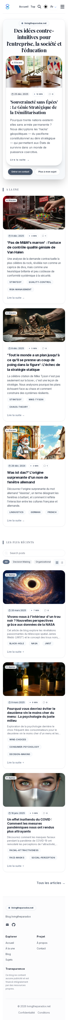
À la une (10, 948)
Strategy (15, 282)
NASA (34, 643)
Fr (52, 6)
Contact (41, 948)
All (6, 561)
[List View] (61, 562)
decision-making (19, 754)
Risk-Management (20, 289)
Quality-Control (40, 282)
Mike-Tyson (36, 399)
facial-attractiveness (23, 850)
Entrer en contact (20, 171)
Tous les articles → (51, 883)
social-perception (43, 857)
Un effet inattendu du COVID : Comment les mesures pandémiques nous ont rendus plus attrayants (30, 825)
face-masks (16, 857)
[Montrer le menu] (62, 6)
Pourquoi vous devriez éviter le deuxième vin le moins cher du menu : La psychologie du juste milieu (31, 714)
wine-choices (17, 739)
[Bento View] (57, 562)
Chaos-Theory (18, 407)
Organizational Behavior (48, 561)
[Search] (39, 7)
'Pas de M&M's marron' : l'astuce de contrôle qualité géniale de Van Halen (34, 247)
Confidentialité (26, 1012)
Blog (8, 954)
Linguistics (16, 512)
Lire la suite (16, 297)
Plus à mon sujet (47, 171)
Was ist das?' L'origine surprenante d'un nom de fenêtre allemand (27, 477)
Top (33, 6)
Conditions (44, 1012)
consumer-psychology (24, 747)
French (52, 512)
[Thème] (46, 7)
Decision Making (21, 561)
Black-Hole (16, 643)
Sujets (9, 959)
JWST (48, 643)
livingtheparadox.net (22, 907)
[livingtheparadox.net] (8, 7)
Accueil (23, 6)
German (35, 512)
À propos (42, 942)
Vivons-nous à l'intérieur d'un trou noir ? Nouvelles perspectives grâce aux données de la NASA (34, 620)
